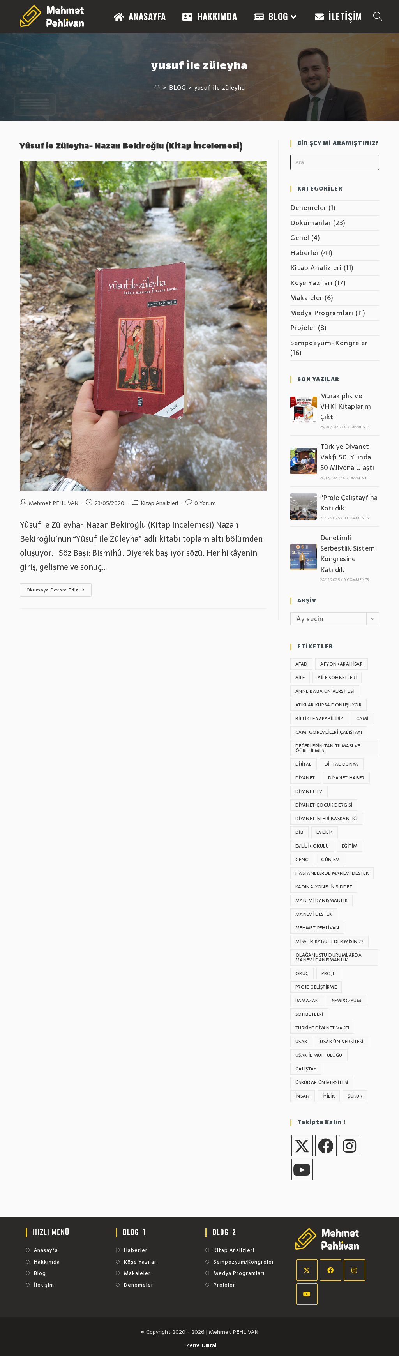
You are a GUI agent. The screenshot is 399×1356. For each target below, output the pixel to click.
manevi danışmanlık (321, 900)
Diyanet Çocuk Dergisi (323, 805)
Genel (299, 237)
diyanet (305, 778)
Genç (302, 859)
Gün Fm (330, 859)
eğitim (349, 846)
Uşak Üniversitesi (341, 1041)
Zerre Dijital (201, 1345)
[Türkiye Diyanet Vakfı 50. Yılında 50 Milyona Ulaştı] (303, 461)
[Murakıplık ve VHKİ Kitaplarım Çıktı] (303, 410)
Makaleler (306, 297)
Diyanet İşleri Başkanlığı (326, 819)
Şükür (355, 1096)
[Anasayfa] (157, 87)
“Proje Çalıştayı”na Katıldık (349, 503)
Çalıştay (305, 1069)
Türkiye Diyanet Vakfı (322, 1028)
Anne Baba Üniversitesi (324, 691)
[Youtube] (302, 1169)
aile (300, 678)
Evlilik (324, 832)
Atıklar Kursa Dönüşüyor (328, 705)
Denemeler (308, 207)
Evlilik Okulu (312, 846)
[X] (302, 1145)
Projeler (303, 327)
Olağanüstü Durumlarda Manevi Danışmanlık (328, 957)
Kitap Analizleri (159, 503)
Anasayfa (46, 1250)
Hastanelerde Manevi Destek (332, 873)
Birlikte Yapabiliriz (319, 718)
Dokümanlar (310, 222)
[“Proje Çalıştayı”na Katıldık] (303, 506)
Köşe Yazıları (311, 282)
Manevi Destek (313, 914)
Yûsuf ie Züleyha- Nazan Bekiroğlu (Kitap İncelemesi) (131, 146)
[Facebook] (326, 1145)
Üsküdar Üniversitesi (321, 1082)
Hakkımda (47, 1262)
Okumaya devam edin (59, 591)
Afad (301, 664)
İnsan (302, 1096)
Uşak (301, 1041)
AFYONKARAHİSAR (341, 664)
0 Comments (356, 427)
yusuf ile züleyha (219, 87)
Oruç (302, 973)
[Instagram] (349, 1145)
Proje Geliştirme (316, 987)
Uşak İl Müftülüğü (319, 1055)
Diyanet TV (309, 791)
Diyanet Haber (346, 778)
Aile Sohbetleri (337, 678)
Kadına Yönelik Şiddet (323, 887)
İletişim (44, 1285)
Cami (362, 718)
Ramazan (307, 1001)
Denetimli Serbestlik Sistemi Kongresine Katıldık (348, 553)
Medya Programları (321, 312)
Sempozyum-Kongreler (329, 342)
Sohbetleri (309, 1014)
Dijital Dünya (341, 764)
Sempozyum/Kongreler (244, 1262)
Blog (40, 1273)
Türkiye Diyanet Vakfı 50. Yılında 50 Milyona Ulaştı (347, 457)
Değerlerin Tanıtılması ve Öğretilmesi (327, 748)
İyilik (329, 1096)
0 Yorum (205, 503)
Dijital (303, 764)
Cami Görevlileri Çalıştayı (328, 732)
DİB (299, 832)
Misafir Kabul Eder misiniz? (329, 941)
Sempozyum (347, 1001)
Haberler (304, 252)
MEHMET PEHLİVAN (317, 928)
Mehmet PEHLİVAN (53, 503)
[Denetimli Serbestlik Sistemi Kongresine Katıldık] (303, 557)
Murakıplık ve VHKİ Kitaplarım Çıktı (345, 406)
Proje (328, 973)
